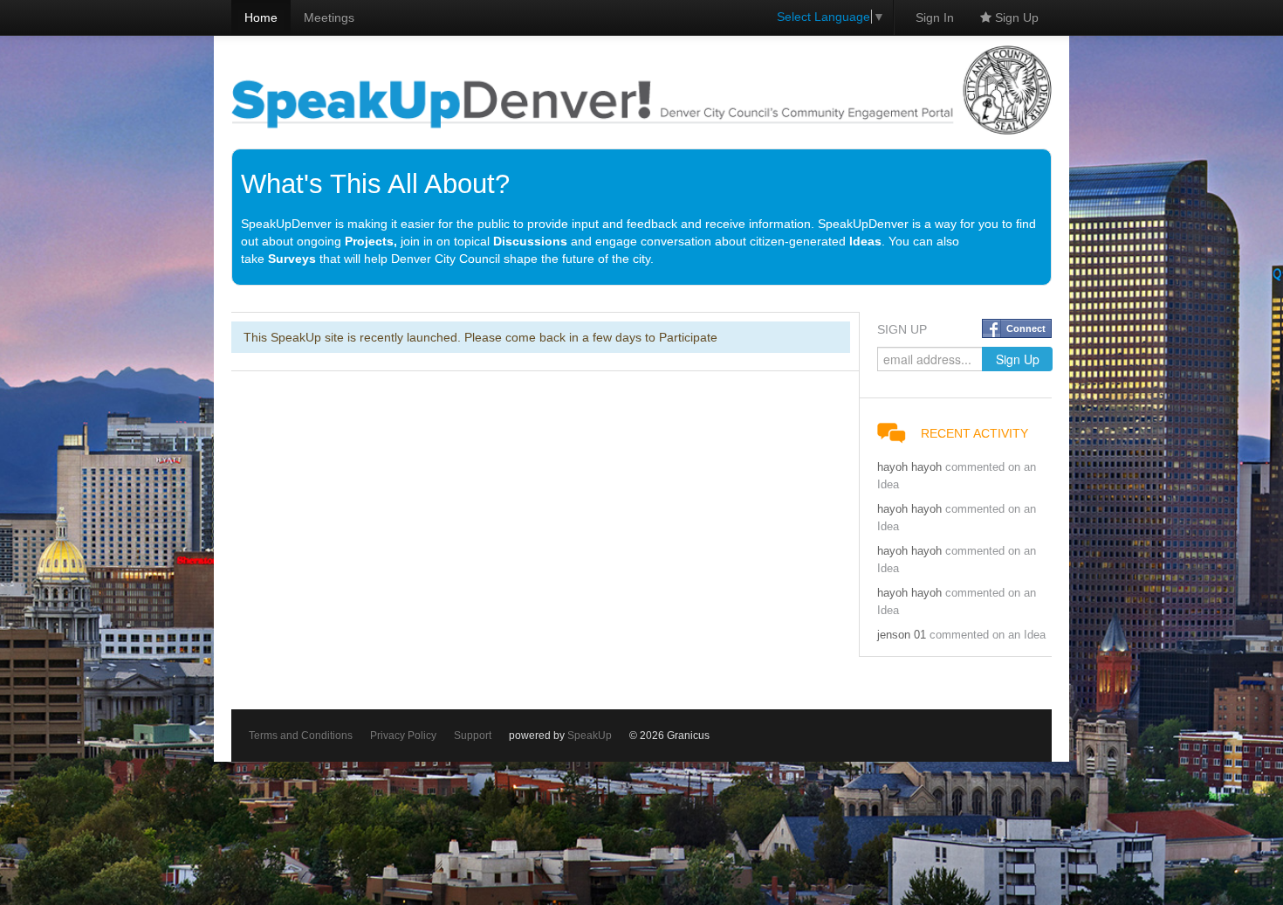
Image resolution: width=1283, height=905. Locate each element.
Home (261, 17)
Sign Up (1015, 17)
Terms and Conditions (301, 735)
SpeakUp (589, 735)
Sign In (935, 17)
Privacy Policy (403, 735)
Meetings (329, 17)
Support (472, 735)
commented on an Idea (988, 635)
